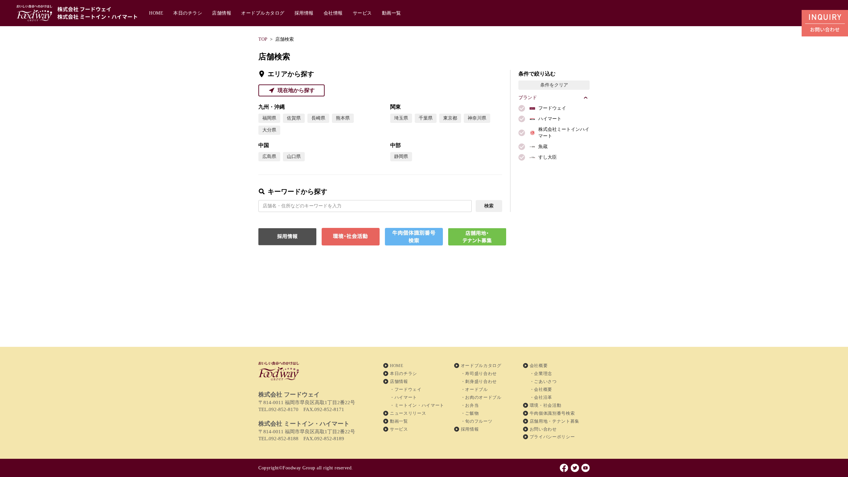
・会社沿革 (541, 397)
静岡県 (401, 156)
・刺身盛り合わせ (479, 381)
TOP (262, 39)
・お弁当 (470, 405)
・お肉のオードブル (481, 397)
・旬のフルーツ (477, 421)
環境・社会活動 (545, 405)
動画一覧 (391, 13)
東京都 (450, 118)
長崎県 (318, 118)
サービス (362, 13)
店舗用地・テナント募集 (554, 421)
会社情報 (333, 13)
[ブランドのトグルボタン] (586, 98)
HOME (156, 13)
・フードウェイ (406, 389)
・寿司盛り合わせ (479, 373)
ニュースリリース (408, 413)
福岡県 (269, 118)
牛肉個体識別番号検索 (552, 413)
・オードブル (474, 389)
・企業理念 (541, 373)
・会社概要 (541, 389)
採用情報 (304, 13)
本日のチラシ (187, 13)
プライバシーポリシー (552, 436)
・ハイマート (403, 397)
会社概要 (539, 365)
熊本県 (343, 118)
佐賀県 (294, 118)
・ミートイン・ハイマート (417, 405)
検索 (489, 205)
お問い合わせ (543, 429)
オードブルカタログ (263, 13)
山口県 (294, 156)
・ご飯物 (470, 413)
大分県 (269, 130)
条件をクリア (554, 84)
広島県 (269, 156)
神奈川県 (477, 118)
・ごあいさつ (543, 381)
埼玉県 (401, 118)
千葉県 (426, 118)
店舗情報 (221, 13)
